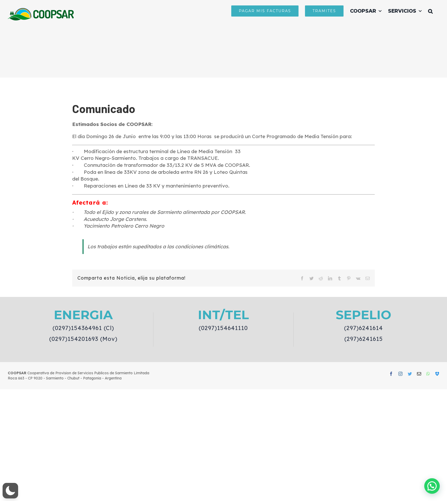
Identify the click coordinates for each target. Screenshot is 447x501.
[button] (430, 11)
